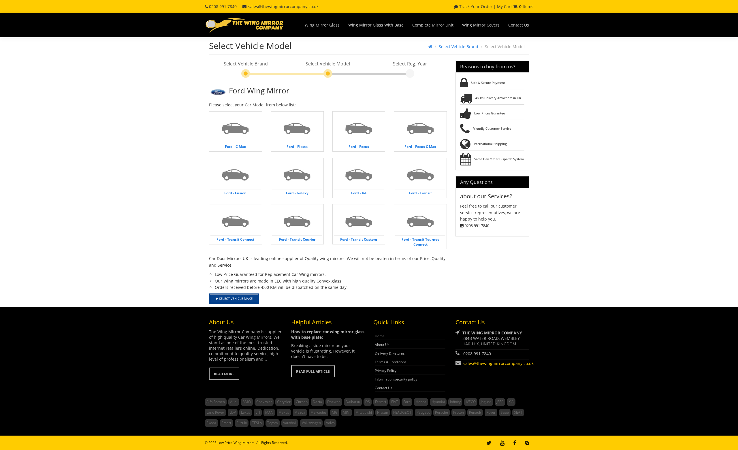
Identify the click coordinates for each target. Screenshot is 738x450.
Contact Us (518, 25)
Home (380, 336)
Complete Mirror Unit (432, 25)
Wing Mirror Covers (481, 25)
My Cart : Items (515, 6)
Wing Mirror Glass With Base (376, 25)
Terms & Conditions (390, 361)
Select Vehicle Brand (458, 46)
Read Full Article (313, 371)
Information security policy (396, 379)
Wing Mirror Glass (322, 25)
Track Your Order (475, 6)
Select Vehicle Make (235, 298)
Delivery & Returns (390, 353)
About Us (382, 344)
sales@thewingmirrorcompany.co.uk (283, 6)
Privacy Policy (385, 370)
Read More (224, 374)
